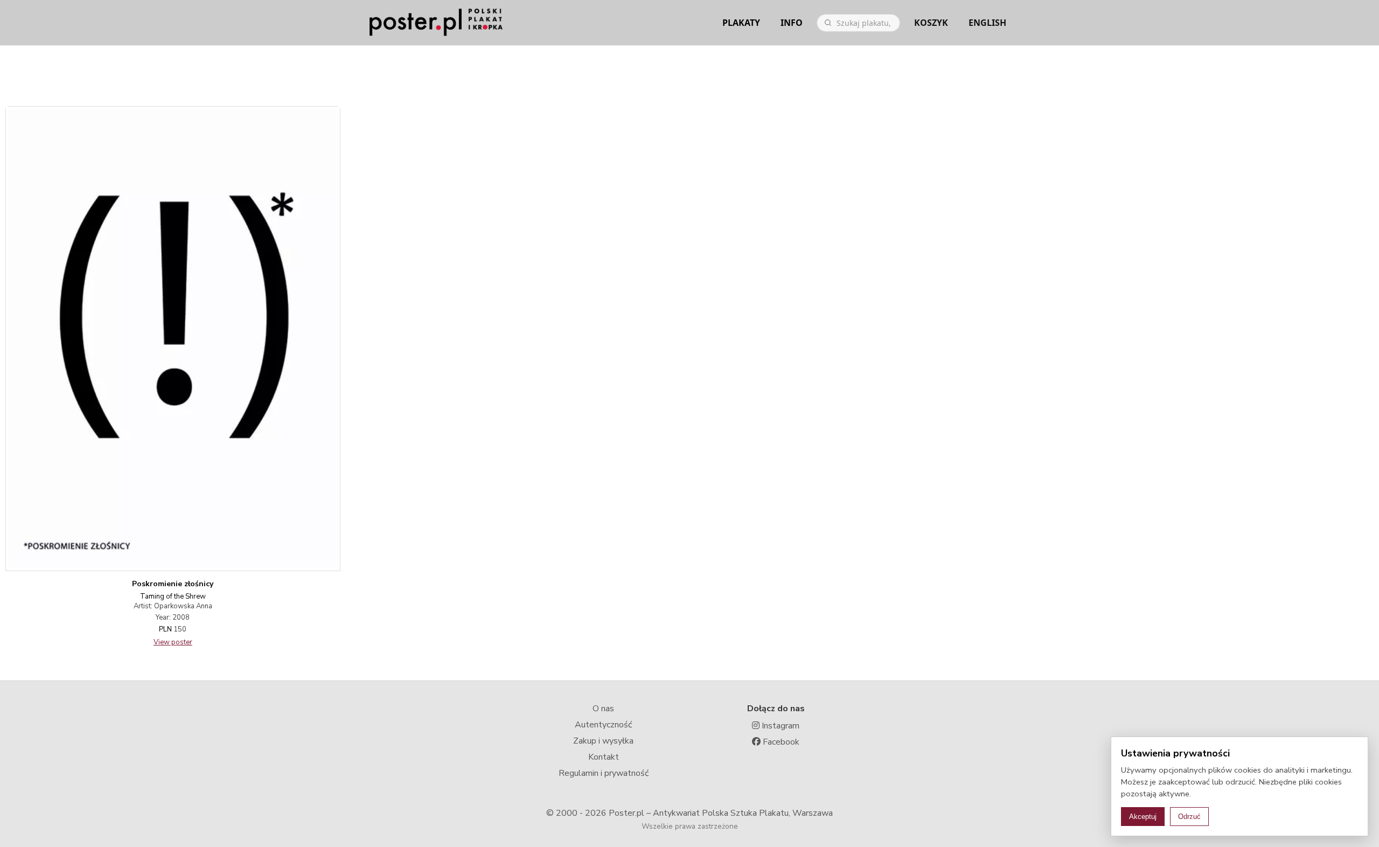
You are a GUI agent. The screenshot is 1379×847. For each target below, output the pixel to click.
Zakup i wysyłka (603, 741)
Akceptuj (1143, 817)
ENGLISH (987, 23)
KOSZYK (931, 23)
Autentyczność (603, 725)
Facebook (780, 742)
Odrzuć (1189, 817)
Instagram (779, 726)
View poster (173, 642)
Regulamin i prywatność (604, 773)
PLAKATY (741, 23)
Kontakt (603, 757)
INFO (792, 23)
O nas (603, 708)
